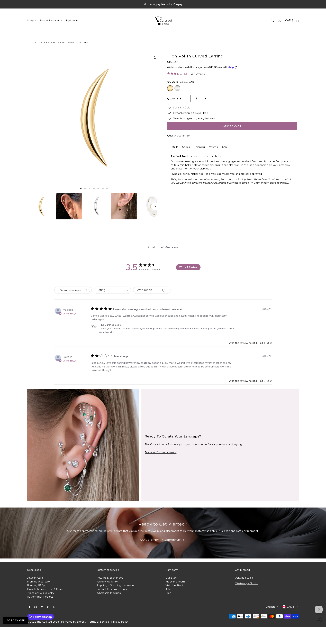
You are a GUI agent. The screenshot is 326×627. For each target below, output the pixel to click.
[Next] (155, 206)
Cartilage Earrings (49, 42)
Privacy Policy (120, 621)
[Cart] (297, 20)
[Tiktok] (48, 607)
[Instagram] (35, 607)
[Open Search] (272, 20)
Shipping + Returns (206, 147)
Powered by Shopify (73, 621)
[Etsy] (54, 607)
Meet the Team (175, 581)
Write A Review (188, 267)
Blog (168, 593)
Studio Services (50, 20)
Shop (30, 20)
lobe (190, 156)
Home (33, 42)
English (270, 606)
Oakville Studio (244, 577)
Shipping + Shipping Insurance (115, 585)
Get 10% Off (16, 620)
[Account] (279, 20)
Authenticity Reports (40, 596)
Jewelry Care (35, 577)
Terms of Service (98, 621)
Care (225, 147)
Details (173, 147)
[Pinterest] (42, 607)
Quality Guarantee (178, 135)
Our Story (171, 577)
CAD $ (289, 20)
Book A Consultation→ (160, 452)
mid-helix (215, 156)
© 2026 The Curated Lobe (43, 621)
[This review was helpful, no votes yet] (261, 381)
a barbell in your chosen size (257, 182)
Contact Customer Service (112, 589)
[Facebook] (29, 607)
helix (206, 156)
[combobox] (112, 290)
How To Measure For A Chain (45, 589)
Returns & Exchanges (109, 577)
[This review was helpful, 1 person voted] (261, 343)
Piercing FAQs (36, 585)
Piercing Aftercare (38, 581)
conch (198, 156)
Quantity (174, 98)
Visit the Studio (175, 585)
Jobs (168, 589)
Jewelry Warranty (107, 581)
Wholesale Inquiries (108, 593)
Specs (186, 147)
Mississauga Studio (246, 583)
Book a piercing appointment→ (163, 540)
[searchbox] (70, 290)
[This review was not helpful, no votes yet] (268, 343)
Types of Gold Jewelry (40, 593)
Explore (70, 20)
